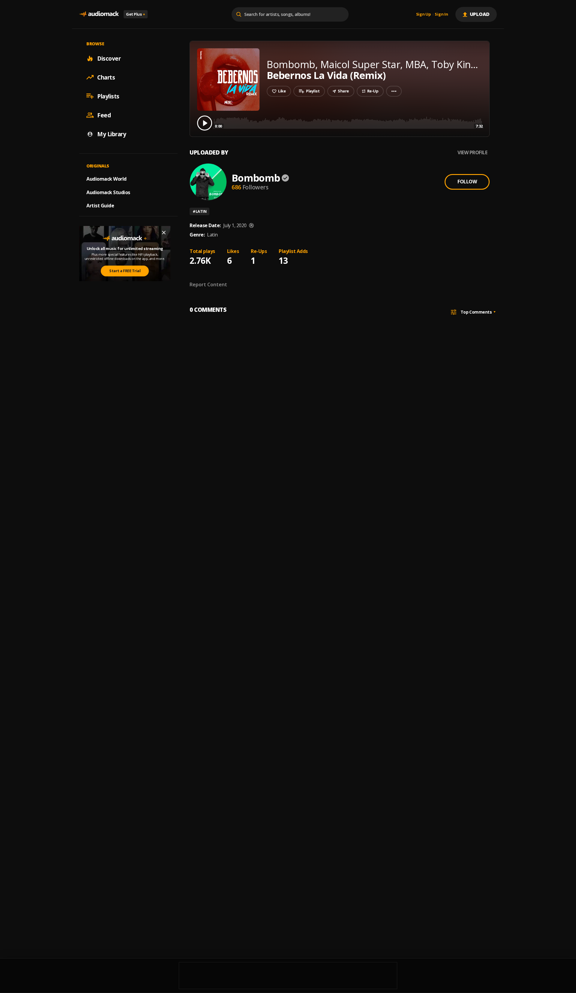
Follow (467, 181)
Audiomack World (106, 178)
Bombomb (256, 178)
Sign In (441, 14)
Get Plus (135, 14)
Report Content (208, 284)
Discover (109, 58)
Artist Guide (100, 205)
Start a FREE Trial (124, 270)
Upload (480, 14)
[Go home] (99, 14)
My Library (111, 134)
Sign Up (423, 14)
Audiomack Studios (108, 192)
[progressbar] (348, 122)
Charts (106, 77)
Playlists (108, 96)
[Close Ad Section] (164, 233)
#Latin (199, 211)
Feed (104, 115)
